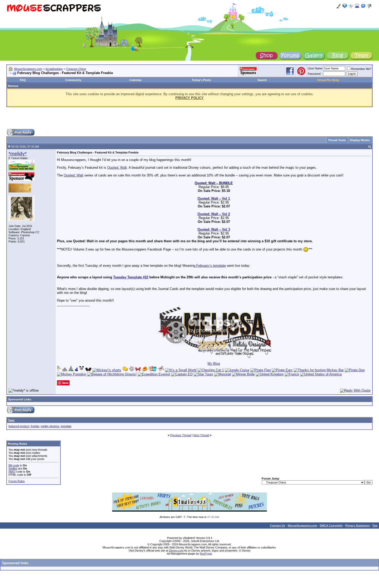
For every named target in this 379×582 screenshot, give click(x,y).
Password (314, 73)
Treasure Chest (76, 68)
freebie (35, 426)
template (66, 426)
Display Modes (360, 140)
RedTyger (206, 553)
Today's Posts (201, 80)
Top (374, 525)
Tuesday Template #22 (130, 277)
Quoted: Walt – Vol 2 (213, 214)
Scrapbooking (54, 68)
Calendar (135, 80)
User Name (315, 68)
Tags (11, 420)
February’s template (210, 266)
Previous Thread (180, 435)
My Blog (214, 364)
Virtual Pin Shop (328, 80)
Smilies (13, 468)
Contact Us (277, 525)
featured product (19, 426)
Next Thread (201, 435)
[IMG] (12, 471)
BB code (14, 465)
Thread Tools (337, 140)
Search (262, 80)
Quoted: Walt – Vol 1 (213, 198)
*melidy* (18, 153)
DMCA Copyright (331, 525)
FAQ (23, 80)
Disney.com (176, 550)
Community (73, 80)
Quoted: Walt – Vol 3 (213, 229)
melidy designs (50, 426)
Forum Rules (17, 481)
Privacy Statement (357, 525)
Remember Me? (361, 68)
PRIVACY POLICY (189, 98)
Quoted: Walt (117, 167)
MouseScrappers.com (28, 68)
